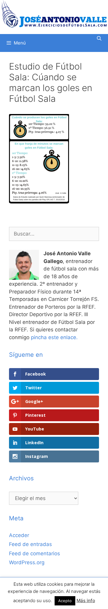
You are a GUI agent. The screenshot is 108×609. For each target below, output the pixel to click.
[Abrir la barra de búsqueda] (99, 38)
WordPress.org (26, 562)
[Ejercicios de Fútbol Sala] (54, 14)
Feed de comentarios (34, 553)
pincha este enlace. (54, 337)
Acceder (19, 535)
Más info (85, 600)
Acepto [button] (65, 600)
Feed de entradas (30, 544)
